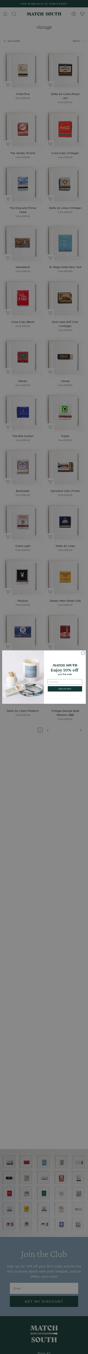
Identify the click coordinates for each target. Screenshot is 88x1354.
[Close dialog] (83, 653)
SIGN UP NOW (65, 689)
